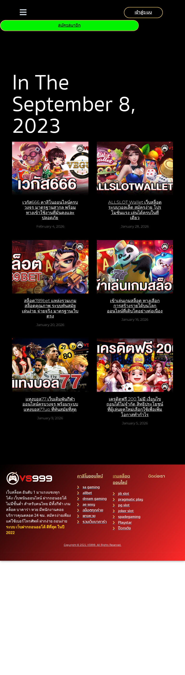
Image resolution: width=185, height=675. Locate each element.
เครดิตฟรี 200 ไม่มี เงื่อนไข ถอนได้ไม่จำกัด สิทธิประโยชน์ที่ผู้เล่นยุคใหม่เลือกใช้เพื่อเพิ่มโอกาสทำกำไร (134, 406)
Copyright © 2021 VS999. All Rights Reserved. (92, 545)
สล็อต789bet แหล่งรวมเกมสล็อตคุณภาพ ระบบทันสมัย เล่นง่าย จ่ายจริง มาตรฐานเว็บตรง (50, 308)
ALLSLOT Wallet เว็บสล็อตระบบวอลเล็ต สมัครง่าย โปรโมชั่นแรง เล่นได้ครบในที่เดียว (135, 210)
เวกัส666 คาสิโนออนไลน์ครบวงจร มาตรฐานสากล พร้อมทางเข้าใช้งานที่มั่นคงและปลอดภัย (50, 210)
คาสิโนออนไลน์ (90, 476)
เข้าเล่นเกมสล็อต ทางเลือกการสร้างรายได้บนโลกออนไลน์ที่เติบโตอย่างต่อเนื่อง (135, 306)
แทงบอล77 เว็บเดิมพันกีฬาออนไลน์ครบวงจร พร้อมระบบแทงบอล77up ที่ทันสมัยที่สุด (50, 404)
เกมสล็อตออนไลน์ (121, 479)
